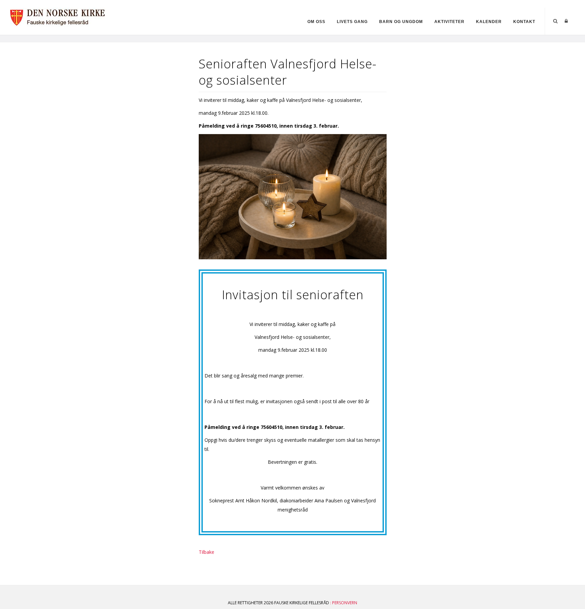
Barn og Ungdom (401, 21)
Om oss (316, 21)
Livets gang (352, 21)
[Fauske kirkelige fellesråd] (61, 16)
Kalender (489, 21)
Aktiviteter (449, 21)
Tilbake (206, 552)
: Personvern (343, 603)
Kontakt (524, 21)
